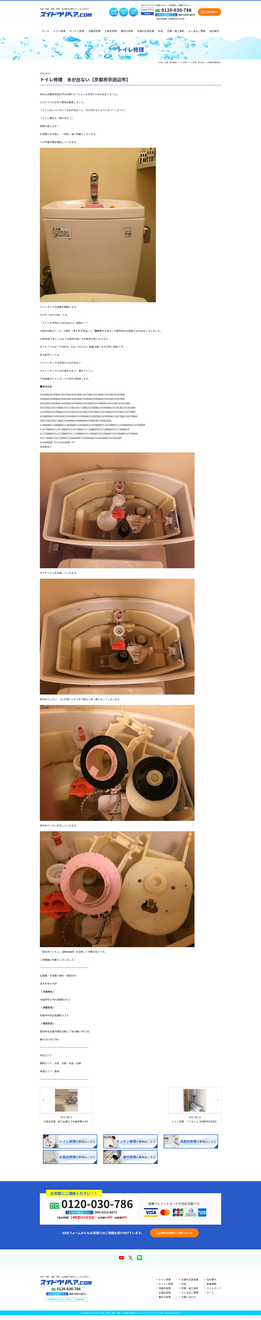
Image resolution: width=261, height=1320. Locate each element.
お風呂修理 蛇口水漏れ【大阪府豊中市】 (66, 1119)
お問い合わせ (188, 1297)
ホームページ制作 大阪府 (250, 1317)
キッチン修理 (77, 31)
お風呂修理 (111, 31)
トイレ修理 (59, 31)
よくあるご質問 (196, 31)
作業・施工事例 (175, 31)
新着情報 (211, 1284)
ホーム (45, 31)
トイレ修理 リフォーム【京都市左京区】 (195, 1119)
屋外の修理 (127, 31)
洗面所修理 (94, 31)
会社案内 (214, 31)
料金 (160, 31)
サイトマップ (214, 1288)
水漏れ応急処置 (145, 31)
